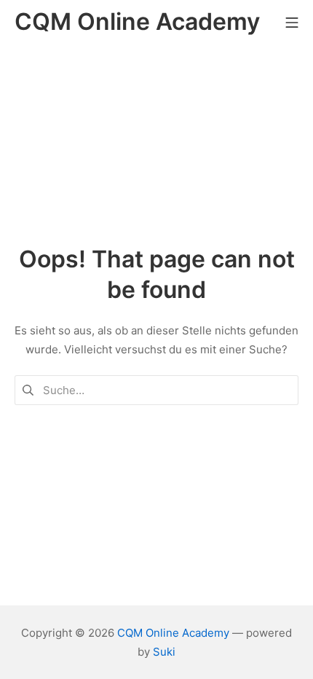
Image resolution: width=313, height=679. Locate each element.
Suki (164, 652)
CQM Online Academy (173, 633)
